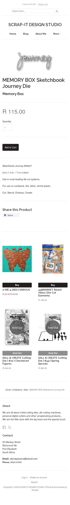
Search (34, 482)
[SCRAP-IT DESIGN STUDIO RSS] (9, 427)
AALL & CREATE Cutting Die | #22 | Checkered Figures (16, 360)
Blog (25, 34)
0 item (29, 4)
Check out (43, 4)
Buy (17, 284)
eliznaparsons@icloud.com (24, 458)
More (56, 34)
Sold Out (17, 353)
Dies (26, 389)
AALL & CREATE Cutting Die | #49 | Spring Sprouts (52, 360)
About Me (40, 34)
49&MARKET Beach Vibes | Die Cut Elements (50, 292)
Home (12, 34)
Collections (17, 389)
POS (47, 487)
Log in (24, 477)
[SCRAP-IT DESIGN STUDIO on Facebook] (4, 427)
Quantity (6, 121)
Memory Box (13, 94)
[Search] (57, 11)
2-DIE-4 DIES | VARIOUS (16, 289)
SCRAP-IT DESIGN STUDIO (35, 24)
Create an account (38, 477)
